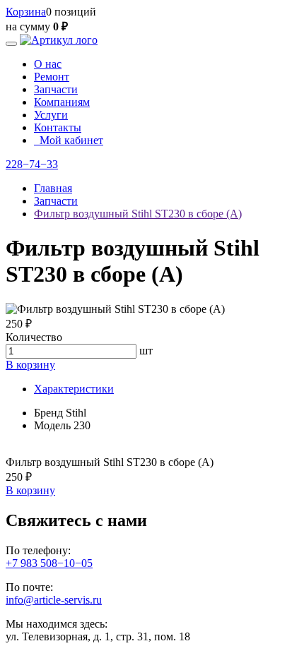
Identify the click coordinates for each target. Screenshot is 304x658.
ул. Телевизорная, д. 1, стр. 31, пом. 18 (98, 636)
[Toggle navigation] (11, 44)
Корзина (26, 12)
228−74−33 (32, 164)
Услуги (51, 115)
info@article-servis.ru (54, 600)
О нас (48, 64)
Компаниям (62, 102)
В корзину (30, 365)
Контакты (57, 127)
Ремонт (51, 77)
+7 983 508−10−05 (49, 563)
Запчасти (56, 89)
